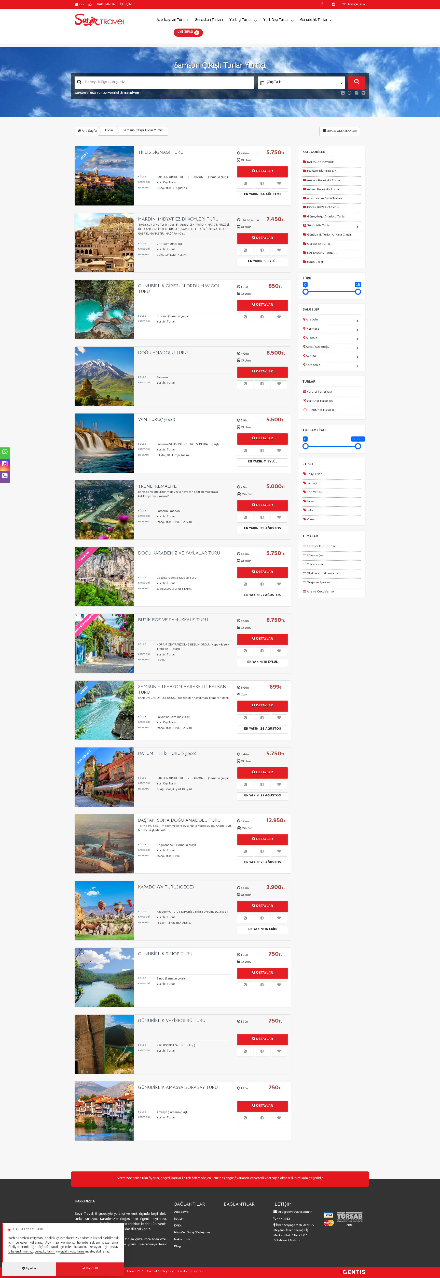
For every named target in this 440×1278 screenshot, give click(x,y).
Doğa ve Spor (318, 583)
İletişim (179, 1219)
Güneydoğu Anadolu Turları (326, 217)
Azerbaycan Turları (172, 20)
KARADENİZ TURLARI (321, 172)
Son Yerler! (314, 493)
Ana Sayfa (89, 132)
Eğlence (315, 556)
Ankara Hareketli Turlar (323, 181)
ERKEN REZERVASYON (322, 208)
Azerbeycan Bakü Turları (324, 199)
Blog (177, 1247)
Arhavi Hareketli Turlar (322, 190)
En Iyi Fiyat (314, 475)
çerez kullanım (45, 1252)
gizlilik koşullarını (72, 1252)
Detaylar (264, 172)
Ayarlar (30, 1269)
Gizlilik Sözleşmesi (190, 1272)
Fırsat (310, 502)
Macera (314, 565)
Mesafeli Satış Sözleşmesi (192, 1233)
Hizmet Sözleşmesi (160, 1272)
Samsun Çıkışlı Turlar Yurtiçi (143, 131)
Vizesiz (311, 520)
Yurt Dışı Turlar (276, 20)
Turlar (109, 131)
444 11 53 (85, 5)
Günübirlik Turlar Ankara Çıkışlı (328, 235)
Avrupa (310, 357)
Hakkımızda (182, 1240)
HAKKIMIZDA (106, 5)
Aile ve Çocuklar (320, 592)
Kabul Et (92, 1269)
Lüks (309, 511)
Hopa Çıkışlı (315, 263)
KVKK (178, 1226)
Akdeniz (311, 339)
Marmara (312, 329)
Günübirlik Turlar (314, 20)
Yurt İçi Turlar (240, 20)
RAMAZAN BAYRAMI (320, 163)
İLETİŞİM (126, 5)
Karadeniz (312, 366)
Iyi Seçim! (313, 484)
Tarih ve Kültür (320, 547)
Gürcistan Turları (209, 20)
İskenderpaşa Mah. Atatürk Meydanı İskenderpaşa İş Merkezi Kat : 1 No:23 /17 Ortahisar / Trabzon (293, 1233)
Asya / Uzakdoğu (317, 348)
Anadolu (311, 320)
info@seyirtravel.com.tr (295, 1213)
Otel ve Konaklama (322, 574)
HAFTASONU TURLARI (321, 253)
